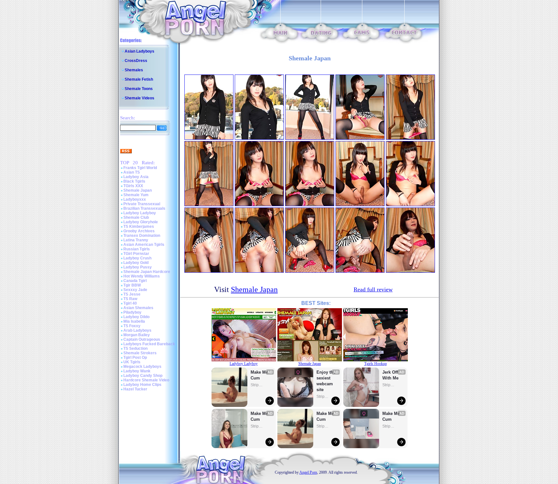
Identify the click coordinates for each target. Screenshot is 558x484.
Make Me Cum (260, 375)
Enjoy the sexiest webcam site (326, 381)
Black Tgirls (134, 181)
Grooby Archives (139, 231)
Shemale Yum (136, 195)
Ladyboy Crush (137, 258)
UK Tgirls (131, 362)
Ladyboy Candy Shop (142, 375)
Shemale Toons (139, 88)
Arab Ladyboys (137, 330)
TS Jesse (131, 294)
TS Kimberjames (138, 226)
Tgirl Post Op (135, 357)
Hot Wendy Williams (141, 276)
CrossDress (136, 60)
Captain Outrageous (141, 339)
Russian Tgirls (136, 249)
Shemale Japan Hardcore (146, 271)
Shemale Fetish (139, 79)
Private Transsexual (141, 204)
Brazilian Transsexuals (144, 208)
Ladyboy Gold (136, 262)
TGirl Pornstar (136, 253)
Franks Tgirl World (140, 168)
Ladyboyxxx (134, 199)
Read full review (373, 289)
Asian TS (131, 172)
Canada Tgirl (135, 280)
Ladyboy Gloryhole (140, 222)
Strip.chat (257, 385)
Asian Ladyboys (139, 51)
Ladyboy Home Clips (142, 384)
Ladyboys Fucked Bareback (149, 344)
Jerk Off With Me (390, 375)
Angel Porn (308, 472)
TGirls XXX (133, 186)
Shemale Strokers (140, 353)
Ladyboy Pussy (137, 267)
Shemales (134, 70)
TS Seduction (135, 348)
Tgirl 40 (130, 303)
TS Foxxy (131, 326)
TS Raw (130, 299)
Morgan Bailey (136, 335)
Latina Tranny (135, 240)
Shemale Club (136, 217)
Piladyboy (132, 312)
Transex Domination (141, 235)
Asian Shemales (138, 308)
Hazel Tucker (135, 389)
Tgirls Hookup (375, 363)
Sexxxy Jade (135, 289)
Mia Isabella (134, 321)
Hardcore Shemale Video (146, 380)
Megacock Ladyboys (142, 366)
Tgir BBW (132, 285)
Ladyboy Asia (136, 177)
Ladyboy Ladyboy (139, 213)
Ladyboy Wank (136, 371)
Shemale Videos (139, 98)
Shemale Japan (137, 190)
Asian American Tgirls (143, 244)
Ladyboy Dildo (136, 317)
